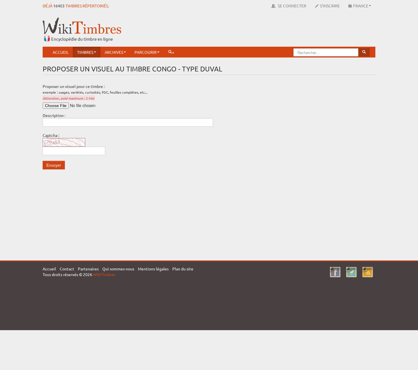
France (360, 5)
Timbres (85, 52)
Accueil (61, 52)
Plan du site (182, 268)
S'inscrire (330, 5)
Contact (67, 268)
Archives (114, 52)
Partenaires (88, 268)
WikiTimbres (104, 274)
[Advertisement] (271, 30)
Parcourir (145, 52)
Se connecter (291, 5)
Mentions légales (153, 268)
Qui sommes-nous (118, 268)
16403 (59, 5)
